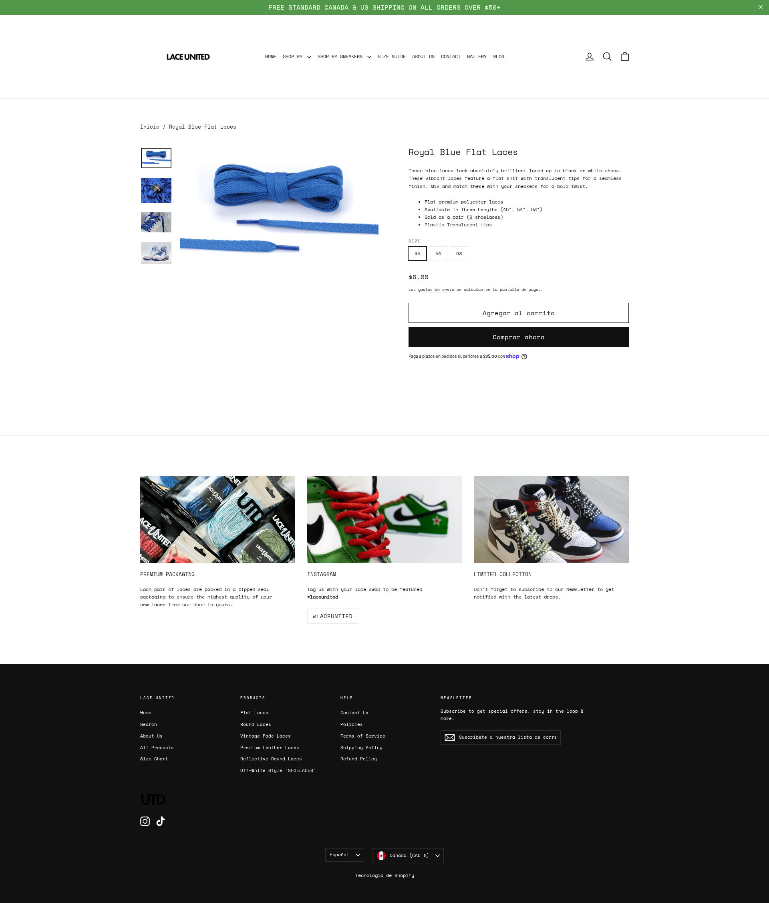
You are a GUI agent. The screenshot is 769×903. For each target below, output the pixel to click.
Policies (351, 724)
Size (415, 241)
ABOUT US (423, 56)
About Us (151, 736)
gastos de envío (436, 289)
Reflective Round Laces (271, 759)
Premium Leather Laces (269, 747)
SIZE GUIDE (392, 56)
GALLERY (477, 56)
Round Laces (255, 724)
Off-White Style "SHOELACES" (278, 770)
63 (459, 253)
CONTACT (451, 56)
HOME (270, 56)
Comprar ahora (519, 337)
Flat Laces (254, 713)
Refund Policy (358, 759)
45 (417, 253)
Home (145, 713)
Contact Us (354, 713)
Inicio (149, 127)
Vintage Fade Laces (265, 736)
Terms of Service (362, 736)
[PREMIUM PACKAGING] (217, 519)
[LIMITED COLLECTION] (551, 519)
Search (148, 724)
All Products (157, 747)
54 (438, 253)
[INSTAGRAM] (384, 519)
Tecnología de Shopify (384, 875)
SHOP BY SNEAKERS (341, 56)
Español (339, 854)
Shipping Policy (361, 747)
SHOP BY (294, 56)
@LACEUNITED (332, 616)
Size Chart (154, 759)
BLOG (498, 56)
